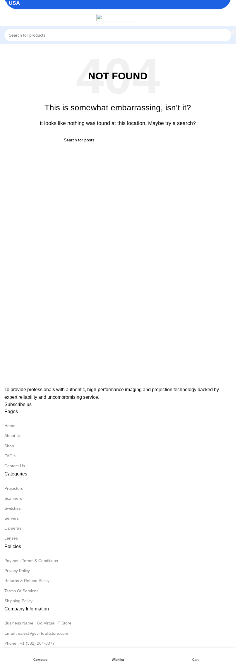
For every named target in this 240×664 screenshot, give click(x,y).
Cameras (12, 528)
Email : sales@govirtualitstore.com (36, 633)
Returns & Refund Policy (26, 580)
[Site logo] (117, 17)
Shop (9, 446)
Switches (12, 508)
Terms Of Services (21, 590)
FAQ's (10, 455)
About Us (12, 435)
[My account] (231, 17)
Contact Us (14, 465)
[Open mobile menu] (6, 17)
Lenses (11, 538)
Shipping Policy (18, 600)
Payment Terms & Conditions (31, 560)
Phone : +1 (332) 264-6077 (29, 643)
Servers (11, 518)
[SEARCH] (233, 32)
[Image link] (33, 380)
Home (10, 425)
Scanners (13, 498)
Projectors (13, 488)
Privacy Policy (17, 570)
